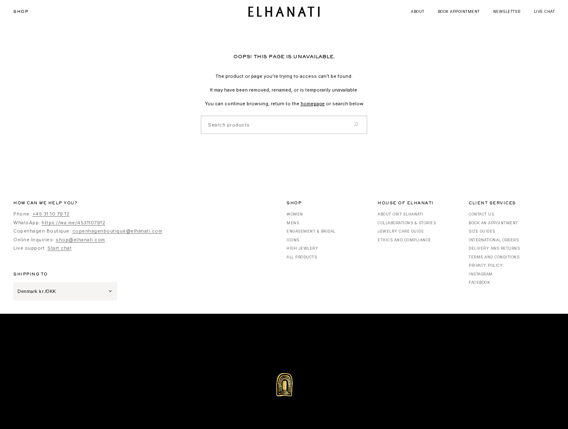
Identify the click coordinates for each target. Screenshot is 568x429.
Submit (343, 124)
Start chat (59, 248)
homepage (313, 104)
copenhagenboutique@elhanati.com (117, 231)
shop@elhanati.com (80, 240)
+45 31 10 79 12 (51, 214)
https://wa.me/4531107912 (73, 223)
